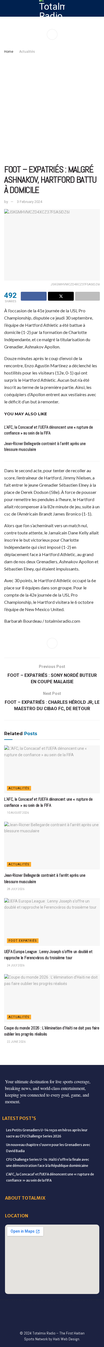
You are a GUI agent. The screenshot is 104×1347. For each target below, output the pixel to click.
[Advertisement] (52, 109)
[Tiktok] (28, 1319)
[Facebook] (11, 1308)
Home (8, 52)
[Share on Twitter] (61, 296)
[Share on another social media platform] (87, 296)
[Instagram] (69, 1308)
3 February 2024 (29, 202)
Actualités (27, 52)
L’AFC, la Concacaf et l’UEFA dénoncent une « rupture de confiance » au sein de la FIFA (48, 802)
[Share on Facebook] (34, 296)
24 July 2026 (15, 965)
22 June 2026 (16, 1041)
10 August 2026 (17, 812)
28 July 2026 (15, 889)
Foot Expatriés (23, 941)
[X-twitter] (58, 1308)
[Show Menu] (6, 8)
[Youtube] (81, 1308)
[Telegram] (40, 1319)
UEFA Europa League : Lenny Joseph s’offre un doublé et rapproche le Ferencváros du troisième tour (48, 955)
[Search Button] (97, 8)
